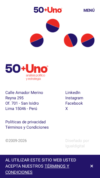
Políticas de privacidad (25, 122)
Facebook (74, 103)
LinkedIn (72, 93)
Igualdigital (75, 146)
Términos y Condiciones (27, 127)
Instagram (74, 98)
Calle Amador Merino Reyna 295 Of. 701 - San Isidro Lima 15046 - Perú (24, 101)
